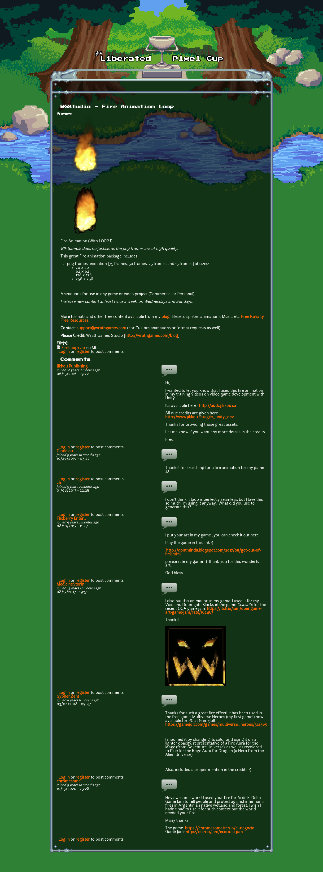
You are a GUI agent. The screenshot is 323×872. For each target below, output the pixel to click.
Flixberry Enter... (71, 519)
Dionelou (65, 451)
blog (166, 317)
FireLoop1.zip (73, 348)
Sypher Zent (68, 697)
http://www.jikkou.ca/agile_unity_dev (199, 417)
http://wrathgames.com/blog (151, 336)
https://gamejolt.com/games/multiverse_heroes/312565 (216, 725)
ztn (59, 483)
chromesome (69, 781)
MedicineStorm (70, 584)
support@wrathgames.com (101, 328)
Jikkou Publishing (72, 366)
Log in (64, 352)
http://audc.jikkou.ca (217, 406)
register (83, 352)
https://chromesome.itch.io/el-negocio (219, 828)
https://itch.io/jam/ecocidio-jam (214, 832)
